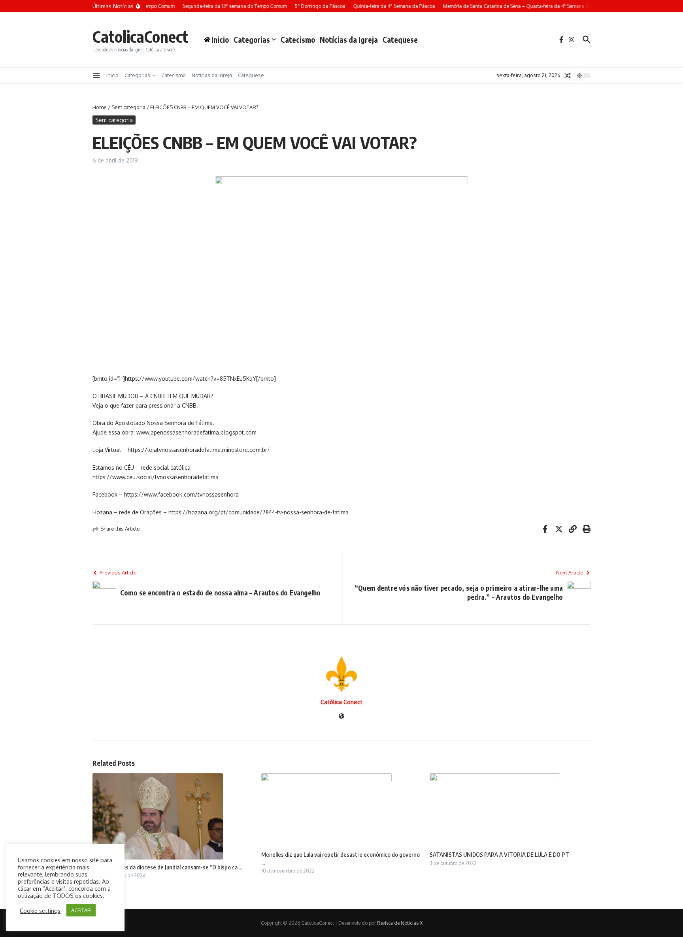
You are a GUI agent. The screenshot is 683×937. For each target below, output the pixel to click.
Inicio (112, 75)
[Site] (341, 716)
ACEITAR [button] (81, 910)
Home (99, 107)
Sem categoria (128, 107)
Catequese (400, 39)
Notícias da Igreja (349, 39)
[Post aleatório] (567, 75)
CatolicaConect (140, 36)
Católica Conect (341, 702)
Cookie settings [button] (40, 910)
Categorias (252, 39)
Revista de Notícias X (400, 923)
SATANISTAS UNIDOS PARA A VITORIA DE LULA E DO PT (499, 854)
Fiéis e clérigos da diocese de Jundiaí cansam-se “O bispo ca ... (167, 867)
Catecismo (298, 39)
